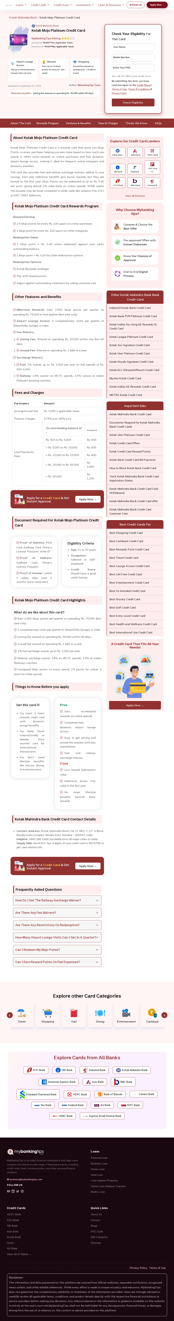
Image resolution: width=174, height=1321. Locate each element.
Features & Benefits (78, 123)
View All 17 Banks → (19, 1254)
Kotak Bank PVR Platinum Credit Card (133, 316)
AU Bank (12, 1248)
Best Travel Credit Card (123, 557)
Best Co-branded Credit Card (127, 591)
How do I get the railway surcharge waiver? (48, 900)
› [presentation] (164, 1015)
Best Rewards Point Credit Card (129, 549)
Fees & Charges (108, 123)
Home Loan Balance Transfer (108, 1186)
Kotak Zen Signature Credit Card (129, 345)
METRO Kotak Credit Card (125, 395)
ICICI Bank (13, 1220)
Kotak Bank (14, 1237)
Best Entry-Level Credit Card (127, 615)
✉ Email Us (136, 5)
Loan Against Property (104, 1180)
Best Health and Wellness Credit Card (133, 624)
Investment (83, 5)
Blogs (94, 1225)
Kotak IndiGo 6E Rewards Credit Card (132, 386)
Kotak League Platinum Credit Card (131, 336)
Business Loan (99, 1163)
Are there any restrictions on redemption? (47, 925)
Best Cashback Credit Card (126, 541)
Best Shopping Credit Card (126, 532)
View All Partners (135, 195)
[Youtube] (8, 1191)
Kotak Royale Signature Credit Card (131, 361)
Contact (95, 1220)
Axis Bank (13, 1231)
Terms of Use (157, 1268)
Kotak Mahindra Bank (23, 17)
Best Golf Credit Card (122, 607)
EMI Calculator (99, 1237)
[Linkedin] (13, 1191)
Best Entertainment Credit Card (129, 582)
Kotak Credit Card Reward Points (130, 451)
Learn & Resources (109, 5)
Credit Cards (38, 5)
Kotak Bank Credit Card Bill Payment (132, 459)
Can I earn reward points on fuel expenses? (47, 962)
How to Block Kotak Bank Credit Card (132, 468)
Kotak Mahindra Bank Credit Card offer (133, 501)
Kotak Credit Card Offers (124, 443)
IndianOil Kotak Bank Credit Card (130, 307)
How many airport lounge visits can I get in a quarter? (55, 937)
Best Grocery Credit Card (124, 599)
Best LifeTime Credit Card (125, 574)
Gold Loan (97, 1174)
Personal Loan (99, 1157)
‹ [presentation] (10, 1015)
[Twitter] (17, 1191)
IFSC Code (97, 1231)
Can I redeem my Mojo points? (37, 950)
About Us (96, 1214)
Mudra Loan (98, 1191)
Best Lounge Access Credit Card (129, 566)
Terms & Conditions (139, 89)
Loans (19, 5)
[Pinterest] (22, 1191)
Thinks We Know (136, 123)
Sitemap (96, 1242)
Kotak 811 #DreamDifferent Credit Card (134, 370)
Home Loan (98, 1169)
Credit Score (61, 5)
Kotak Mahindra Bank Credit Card (130, 414)
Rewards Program (47, 123)
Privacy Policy (119, 93)
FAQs (158, 123)
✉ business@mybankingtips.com (24, 1179)
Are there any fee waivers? (35, 913)
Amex (10, 1242)
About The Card (21, 123)
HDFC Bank (14, 1214)
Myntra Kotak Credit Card (125, 378)
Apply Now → (157, 5)
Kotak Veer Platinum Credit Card (129, 353)
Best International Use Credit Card (130, 632)
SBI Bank (12, 1225)
